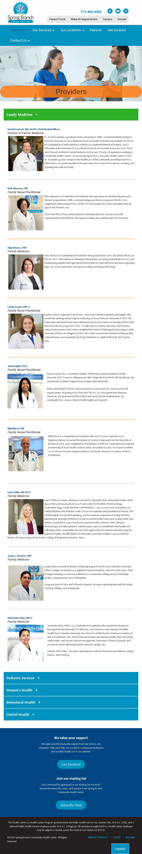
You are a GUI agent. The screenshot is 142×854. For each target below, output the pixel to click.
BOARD (130, 837)
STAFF (116, 837)
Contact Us (18, 40)
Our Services (42, 30)
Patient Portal (57, 19)
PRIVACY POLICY (98, 837)
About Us (16, 30)
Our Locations (70, 30)
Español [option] (120, 848)
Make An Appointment (84, 19)
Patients (96, 30)
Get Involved (117, 30)
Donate (122, 19)
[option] (120, 849)
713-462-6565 (91, 12)
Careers (107, 19)
